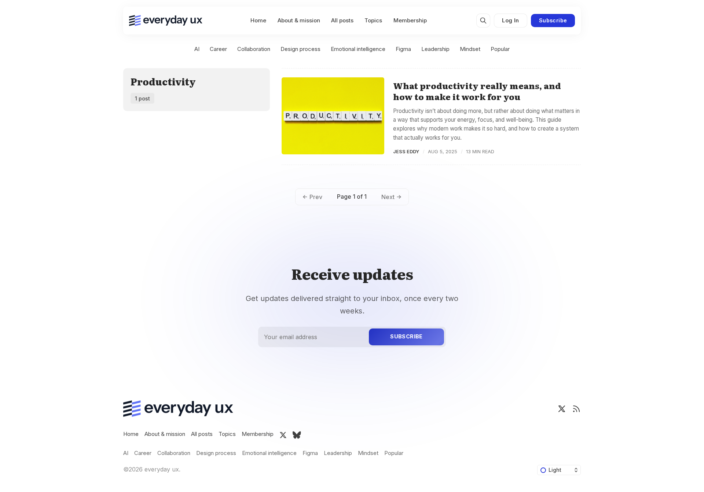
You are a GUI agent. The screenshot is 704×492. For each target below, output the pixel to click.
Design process (300, 48)
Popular (500, 48)
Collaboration (253, 48)
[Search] (483, 20)
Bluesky (297, 435)
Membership (410, 20)
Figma (403, 48)
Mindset (470, 48)
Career (218, 48)
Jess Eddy (406, 151)
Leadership (435, 48)
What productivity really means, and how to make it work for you (477, 91)
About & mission (299, 20)
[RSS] (576, 408)
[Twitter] (561, 408)
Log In (510, 20)
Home (258, 20)
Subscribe (553, 20)
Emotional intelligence (358, 48)
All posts (342, 20)
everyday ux (161, 469)
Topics (373, 20)
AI (196, 48)
